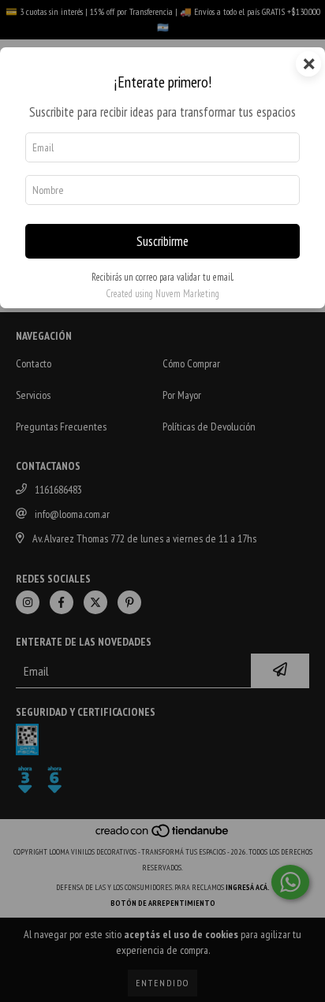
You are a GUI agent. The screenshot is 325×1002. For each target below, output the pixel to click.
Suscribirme (162, 241)
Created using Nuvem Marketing (162, 293)
